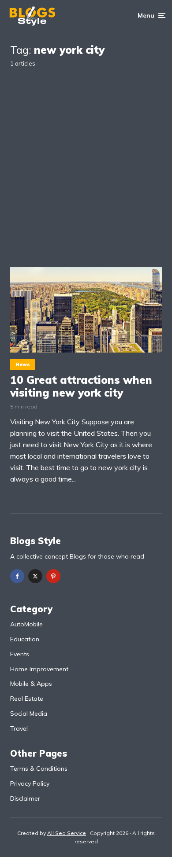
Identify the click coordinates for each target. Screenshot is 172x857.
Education (24, 639)
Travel (19, 728)
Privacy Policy (29, 783)
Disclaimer (25, 798)
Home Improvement (39, 669)
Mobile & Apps (31, 684)
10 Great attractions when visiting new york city (81, 386)
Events (19, 654)
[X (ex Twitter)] (35, 576)
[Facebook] (17, 576)
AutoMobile (26, 624)
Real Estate (26, 699)
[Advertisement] (86, 160)
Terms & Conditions (38, 768)
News (22, 364)
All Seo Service (66, 833)
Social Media (28, 713)
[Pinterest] (53, 576)
